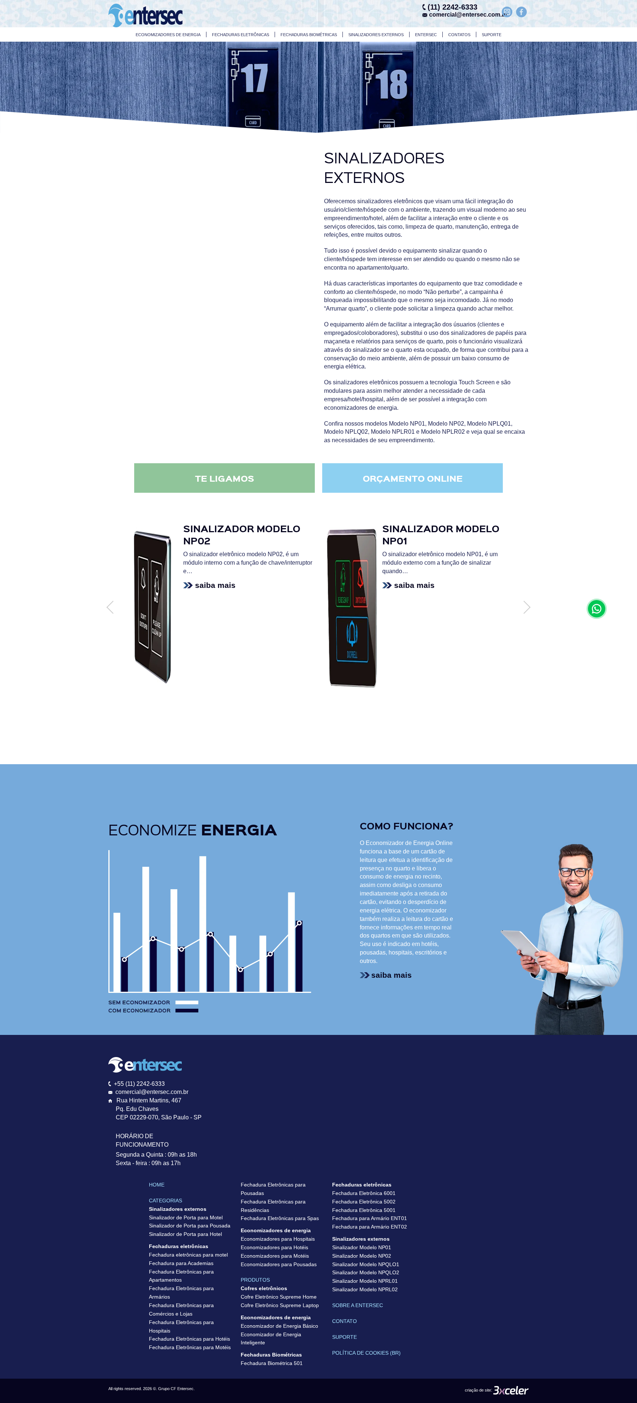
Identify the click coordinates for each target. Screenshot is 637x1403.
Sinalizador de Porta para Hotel (185, 1234)
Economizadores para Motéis (275, 1256)
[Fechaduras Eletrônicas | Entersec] (145, 15)
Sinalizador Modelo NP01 (361, 1247)
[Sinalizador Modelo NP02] (153, 606)
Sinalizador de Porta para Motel (186, 1217)
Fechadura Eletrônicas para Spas (280, 1218)
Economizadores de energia (168, 34)
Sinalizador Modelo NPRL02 (365, 1289)
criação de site (478, 1390)
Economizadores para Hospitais (278, 1239)
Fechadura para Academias (181, 1263)
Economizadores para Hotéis (274, 1247)
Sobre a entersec (357, 1305)
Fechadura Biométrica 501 (272, 1363)
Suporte (491, 34)
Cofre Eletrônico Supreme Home (279, 1297)
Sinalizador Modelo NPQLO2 (365, 1272)
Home (156, 1185)
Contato (344, 1321)
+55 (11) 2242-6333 (139, 1084)
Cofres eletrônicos (264, 1288)
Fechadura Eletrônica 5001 (364, 1210)
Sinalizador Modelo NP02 (361, 1256)
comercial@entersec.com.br (466, 14)
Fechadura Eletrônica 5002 (364, 1202)
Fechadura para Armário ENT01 (369, 1218)
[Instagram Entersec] (507, 13)
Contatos (459, 34)
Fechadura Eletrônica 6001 (364, 1193)
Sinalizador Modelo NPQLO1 (365, 1264)
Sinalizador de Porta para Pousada (189, 1226)
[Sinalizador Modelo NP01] (352, 606)
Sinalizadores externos (376, 34)
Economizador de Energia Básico (279, 1326)
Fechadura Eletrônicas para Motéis (190, 1347)
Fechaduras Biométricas (309, 34)
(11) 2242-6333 (452, 7)
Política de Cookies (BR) (366, 1353)
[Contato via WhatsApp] (596, 608)
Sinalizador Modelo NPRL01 (365, 1281)
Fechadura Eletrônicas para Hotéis (189, 1339)
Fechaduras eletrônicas (240, 34)
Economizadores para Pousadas (279, 1264)
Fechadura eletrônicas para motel (188, 1255)
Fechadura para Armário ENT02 (369, 1227)
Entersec (426, 34)
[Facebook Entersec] (521, 13)
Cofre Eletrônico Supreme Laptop (280, 1305)
